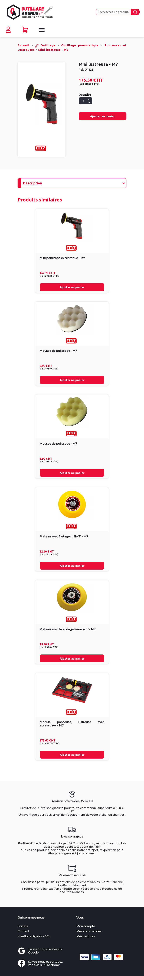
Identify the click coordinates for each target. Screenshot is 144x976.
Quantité (85, 94)
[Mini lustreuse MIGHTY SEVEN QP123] (41, 104)
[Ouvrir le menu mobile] (41, 30)
